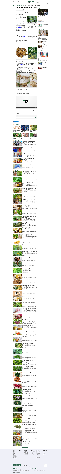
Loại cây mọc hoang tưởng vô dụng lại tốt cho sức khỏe (29, 407)
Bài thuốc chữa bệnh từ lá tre (26, 441)
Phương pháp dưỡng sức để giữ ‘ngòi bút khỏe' (29, 308)
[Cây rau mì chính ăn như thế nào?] (17, 420)
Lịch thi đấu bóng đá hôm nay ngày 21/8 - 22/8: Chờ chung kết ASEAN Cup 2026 (29, 147)
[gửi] (35, 117)
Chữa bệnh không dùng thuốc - (41, 38)
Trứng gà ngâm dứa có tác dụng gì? (27, 325)
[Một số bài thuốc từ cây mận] (17, 321)
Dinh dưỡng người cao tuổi (38, 452)
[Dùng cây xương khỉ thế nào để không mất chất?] (17, 356)
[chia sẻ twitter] (14, 9)
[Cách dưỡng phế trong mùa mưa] (17, 207)
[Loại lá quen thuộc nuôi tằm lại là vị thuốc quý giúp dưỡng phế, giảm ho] (17, 426)
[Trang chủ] (13, 3)
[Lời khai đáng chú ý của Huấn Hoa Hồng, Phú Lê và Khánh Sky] (17, 154)
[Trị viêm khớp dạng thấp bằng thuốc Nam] (17, 135)
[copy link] (14, 10)
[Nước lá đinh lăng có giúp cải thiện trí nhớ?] (17, 236)
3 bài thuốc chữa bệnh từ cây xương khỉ (28, 366)
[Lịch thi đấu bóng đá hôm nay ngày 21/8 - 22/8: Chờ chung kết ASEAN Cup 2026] (17, 149)
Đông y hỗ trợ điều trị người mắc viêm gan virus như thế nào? (29, 223)
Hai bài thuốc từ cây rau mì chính (27, 349)
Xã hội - (23, 143)
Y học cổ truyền (29, 3)
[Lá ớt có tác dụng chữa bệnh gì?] (17, 264)
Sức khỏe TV (22, 3)
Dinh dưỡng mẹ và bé (38, 451)
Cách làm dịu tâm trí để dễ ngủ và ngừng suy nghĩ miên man (44, 42)
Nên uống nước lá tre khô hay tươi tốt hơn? (28, 285)
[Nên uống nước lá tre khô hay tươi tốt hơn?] (17, 287)
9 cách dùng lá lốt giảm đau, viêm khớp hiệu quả (32, 23)
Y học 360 (25, 3)
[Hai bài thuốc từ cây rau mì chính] (17, 351)
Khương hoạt (23, 36)
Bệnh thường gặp (32, 452)
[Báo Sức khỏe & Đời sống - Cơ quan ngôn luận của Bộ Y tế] (30, 1)
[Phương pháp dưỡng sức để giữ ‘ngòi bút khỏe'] (17, 310)
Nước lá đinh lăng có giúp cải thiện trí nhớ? (28, 234)
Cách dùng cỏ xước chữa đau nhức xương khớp (29, 171)
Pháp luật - (23, 154)
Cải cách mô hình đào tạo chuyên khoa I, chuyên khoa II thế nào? (44, 67)
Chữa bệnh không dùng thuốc (37, 5)
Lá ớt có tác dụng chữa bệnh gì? (27, 262)
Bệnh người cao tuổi (33, 451)
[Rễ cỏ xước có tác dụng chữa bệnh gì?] (17, 179)
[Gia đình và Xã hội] (38, 2)
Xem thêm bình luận (18, 113)
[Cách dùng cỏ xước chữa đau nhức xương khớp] (17, 173)
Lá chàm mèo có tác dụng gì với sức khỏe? (28, 395)
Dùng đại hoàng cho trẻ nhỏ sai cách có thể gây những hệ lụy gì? (29, 217)
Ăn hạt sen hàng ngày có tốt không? (27, 343)
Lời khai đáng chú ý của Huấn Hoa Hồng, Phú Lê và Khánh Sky (29, 153)
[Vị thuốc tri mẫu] (26, 80)
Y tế (39, 8)
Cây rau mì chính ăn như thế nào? (27, 418)
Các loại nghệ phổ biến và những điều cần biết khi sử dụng (45, 46)
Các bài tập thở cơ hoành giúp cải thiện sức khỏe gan (42, 37)
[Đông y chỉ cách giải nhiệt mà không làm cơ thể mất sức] (17, 402)
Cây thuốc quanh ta (26, 453)
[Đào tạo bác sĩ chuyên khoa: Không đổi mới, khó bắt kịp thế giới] (40, 63)
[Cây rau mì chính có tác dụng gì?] (17, 391)
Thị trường (44, 3)
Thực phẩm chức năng (38, 455)
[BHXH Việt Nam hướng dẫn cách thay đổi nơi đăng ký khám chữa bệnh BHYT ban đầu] (17, 143)
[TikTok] (44, 464)
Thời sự (16, 3)
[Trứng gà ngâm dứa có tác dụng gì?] (17, 327)
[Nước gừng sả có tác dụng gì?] (17, 298)
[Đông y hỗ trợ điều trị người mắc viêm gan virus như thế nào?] (17, 224)
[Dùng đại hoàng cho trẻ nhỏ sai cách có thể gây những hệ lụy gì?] (17, 218)
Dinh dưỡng (34, 3)
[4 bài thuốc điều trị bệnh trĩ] (17, 281)
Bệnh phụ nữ (32, 453)
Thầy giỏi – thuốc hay (22, 5)
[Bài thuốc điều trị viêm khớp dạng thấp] (17, 127)
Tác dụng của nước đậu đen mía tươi (27, 228)
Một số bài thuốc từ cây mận (26, 319)
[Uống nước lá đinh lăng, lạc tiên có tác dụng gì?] (17, 339)
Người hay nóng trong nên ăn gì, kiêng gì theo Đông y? (28, 331)
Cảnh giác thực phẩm (38, 454)
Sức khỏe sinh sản (38, 458)
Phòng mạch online (41, 3)
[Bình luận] (14, 14)
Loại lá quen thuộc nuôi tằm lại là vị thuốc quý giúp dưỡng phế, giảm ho (29, 425)
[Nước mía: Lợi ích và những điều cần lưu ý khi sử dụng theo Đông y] (17, 276)
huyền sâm (26, 68)
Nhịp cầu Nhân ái (44, 454)
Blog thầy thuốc (41, 50)
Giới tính (32, 3)
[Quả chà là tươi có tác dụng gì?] (17, 242)
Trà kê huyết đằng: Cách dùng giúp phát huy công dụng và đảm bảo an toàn (29, 378)
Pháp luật (14, 452)
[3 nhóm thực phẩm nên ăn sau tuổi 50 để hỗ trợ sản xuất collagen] (17, 160)
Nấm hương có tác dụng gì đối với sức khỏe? (28, 257)
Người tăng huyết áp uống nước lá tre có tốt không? (28, 361)
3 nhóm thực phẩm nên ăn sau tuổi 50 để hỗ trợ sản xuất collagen (29, 159)
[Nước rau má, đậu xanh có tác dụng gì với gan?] (17, 190)
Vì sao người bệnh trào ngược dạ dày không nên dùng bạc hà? (29, 302)
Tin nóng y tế (14, 455)
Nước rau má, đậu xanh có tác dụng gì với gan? (29, 188)
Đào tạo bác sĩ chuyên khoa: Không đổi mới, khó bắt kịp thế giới (44, 63)
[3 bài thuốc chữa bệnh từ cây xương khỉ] (17, 368)
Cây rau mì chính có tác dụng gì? (27, 389)
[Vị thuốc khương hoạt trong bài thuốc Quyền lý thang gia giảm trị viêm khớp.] (26, 53)
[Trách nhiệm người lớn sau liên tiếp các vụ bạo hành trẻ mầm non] (40, 25)
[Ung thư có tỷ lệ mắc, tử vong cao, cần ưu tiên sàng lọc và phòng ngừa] (17, 166)
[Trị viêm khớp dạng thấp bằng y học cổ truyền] (25, 127)
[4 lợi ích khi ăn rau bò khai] (17, 270)
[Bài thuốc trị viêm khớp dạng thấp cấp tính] (25, 135)
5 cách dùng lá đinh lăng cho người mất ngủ (28, 199)
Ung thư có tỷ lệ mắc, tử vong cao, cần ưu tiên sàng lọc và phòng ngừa (29, 164)
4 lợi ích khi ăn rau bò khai (26, 268)
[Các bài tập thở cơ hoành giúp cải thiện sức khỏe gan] (43, 33)
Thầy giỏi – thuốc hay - (24, 172)
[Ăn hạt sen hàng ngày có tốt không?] (17, 345)
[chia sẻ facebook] (14, 7)
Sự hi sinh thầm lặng (15, 458)
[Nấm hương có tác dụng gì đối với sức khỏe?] (17, 259)
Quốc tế (14, 453)
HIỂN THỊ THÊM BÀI (25, 447)
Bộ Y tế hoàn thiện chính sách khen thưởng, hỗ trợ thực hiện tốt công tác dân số (44, 21)
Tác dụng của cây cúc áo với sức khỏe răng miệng (29, 251)
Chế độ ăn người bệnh (38, 453)
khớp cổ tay (19, 27)
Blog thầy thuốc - (44, 26)
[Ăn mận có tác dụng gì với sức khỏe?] (17, 386)
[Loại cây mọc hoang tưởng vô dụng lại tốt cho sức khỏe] (17, 409)
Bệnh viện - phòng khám (27, 5)
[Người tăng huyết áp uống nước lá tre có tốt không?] (17, 362)
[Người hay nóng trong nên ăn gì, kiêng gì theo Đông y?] (17, 333)
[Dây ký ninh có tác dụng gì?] (17, 247)
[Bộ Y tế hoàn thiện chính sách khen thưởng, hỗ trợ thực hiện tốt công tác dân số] (40, 21)
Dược (26, 3)
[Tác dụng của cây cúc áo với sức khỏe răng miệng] (17, 253)
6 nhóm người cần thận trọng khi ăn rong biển (29, 372)
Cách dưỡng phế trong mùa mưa (27, 205)
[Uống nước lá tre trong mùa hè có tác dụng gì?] (17, 415)
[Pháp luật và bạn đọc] (41, 2)
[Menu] (46, 3)
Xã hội (14, 451)
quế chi (20, 66)
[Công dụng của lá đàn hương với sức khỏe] (17, 196)
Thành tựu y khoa (15, 456)
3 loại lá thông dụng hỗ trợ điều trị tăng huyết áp (29, 430)
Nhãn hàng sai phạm (45, 452)
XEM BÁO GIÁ (36, 468)
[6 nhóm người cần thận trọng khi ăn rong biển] (17, 374)
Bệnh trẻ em (32, 455)
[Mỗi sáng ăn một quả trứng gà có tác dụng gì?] (17, 438)
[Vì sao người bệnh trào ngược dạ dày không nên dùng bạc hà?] (17, 304)
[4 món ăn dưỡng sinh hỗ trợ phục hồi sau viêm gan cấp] (17, 184)
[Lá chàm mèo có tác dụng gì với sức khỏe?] (17, 397)
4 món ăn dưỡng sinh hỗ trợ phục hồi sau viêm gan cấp (29, 183)
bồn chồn (21, 64)
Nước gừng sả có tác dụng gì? (26, 296)
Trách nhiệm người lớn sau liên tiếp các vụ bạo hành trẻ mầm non (45, 25)
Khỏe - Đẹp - (23, 160)
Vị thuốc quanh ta (32, 5)
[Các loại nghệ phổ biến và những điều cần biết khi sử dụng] (40, 46)
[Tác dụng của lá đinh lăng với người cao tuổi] (17, 212)
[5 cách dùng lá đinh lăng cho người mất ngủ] (17, 201)
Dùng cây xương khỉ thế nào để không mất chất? (29, 354)
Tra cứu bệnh (19, 3)
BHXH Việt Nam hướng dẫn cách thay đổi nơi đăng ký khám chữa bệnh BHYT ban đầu (28, 142)
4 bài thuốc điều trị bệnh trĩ (26, 279)
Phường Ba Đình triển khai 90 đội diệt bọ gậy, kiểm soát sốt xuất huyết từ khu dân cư (42, 16)
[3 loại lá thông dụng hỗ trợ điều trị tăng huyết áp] (17, 432)
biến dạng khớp (20, 19)
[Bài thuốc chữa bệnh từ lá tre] (17, 443)
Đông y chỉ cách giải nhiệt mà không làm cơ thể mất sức (29, 401)
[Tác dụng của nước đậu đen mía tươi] (17, 230)
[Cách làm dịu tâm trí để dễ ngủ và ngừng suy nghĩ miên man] (40, 42)
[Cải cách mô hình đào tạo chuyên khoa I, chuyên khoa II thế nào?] (40, 68)
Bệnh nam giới (32, 454)
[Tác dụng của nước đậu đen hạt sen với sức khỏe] (17, 293)
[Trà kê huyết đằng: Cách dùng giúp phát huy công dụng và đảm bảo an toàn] (17, 379)
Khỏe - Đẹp (37, 3)
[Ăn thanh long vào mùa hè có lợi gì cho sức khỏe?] (17, 316)
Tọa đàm (19, 452)
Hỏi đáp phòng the (38, 457)
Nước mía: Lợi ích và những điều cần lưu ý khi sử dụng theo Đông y (29, 274)
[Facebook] (45, 464)
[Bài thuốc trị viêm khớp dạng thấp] (33, 135)
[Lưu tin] (14, 12)
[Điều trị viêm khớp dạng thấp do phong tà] (33, 127)
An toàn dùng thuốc (20, 456)
